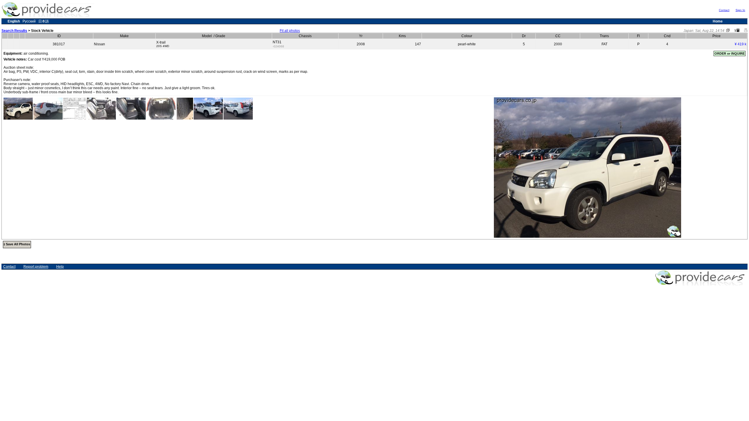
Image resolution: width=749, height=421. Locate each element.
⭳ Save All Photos (17, 244)
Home (718, 21)
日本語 (43, 21)
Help (60, 267)
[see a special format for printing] (746, 31)
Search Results (14, 31)
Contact (724, 10)
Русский (29, 21)
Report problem (35, 267)
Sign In (740, 10)
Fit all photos (290, 31)
